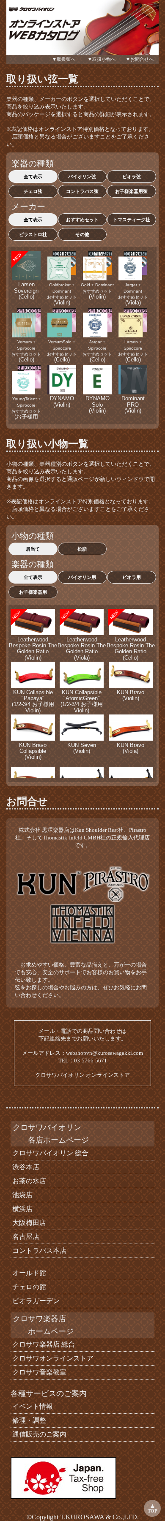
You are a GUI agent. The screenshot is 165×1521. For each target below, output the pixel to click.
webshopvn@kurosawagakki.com (104, 1053)
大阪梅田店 (28, 1222)
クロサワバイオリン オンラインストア (82, 1075)
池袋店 (22, 1194)
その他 (82, 234)
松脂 (82, 548)
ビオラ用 (131, 577)
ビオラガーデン (35, 1300)
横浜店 (22, 1208)
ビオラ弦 (131, 176)
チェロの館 (28, 1286)
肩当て (33, 548)
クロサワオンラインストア (52, 1358)
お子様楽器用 (33, 592)
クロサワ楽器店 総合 (43, 1344)
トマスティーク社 (131, 219)
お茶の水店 (28, 1180)
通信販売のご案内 (38, 1434)
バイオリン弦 (82, 176)
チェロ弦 (33, 191)
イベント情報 (32, 1406)
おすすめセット (82, 219)
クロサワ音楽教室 (38, 1372)
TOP (152, 1510)
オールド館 (28, 1273)
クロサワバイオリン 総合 (49, 1153)
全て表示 (33, 176)
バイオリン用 (82, 577)
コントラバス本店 (38, 1250)
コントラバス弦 (82, 191)
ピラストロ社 (33, 234)
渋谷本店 (25, 1167)
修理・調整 (28, 1420)
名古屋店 (25, 1236)
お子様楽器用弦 (131, 191)
